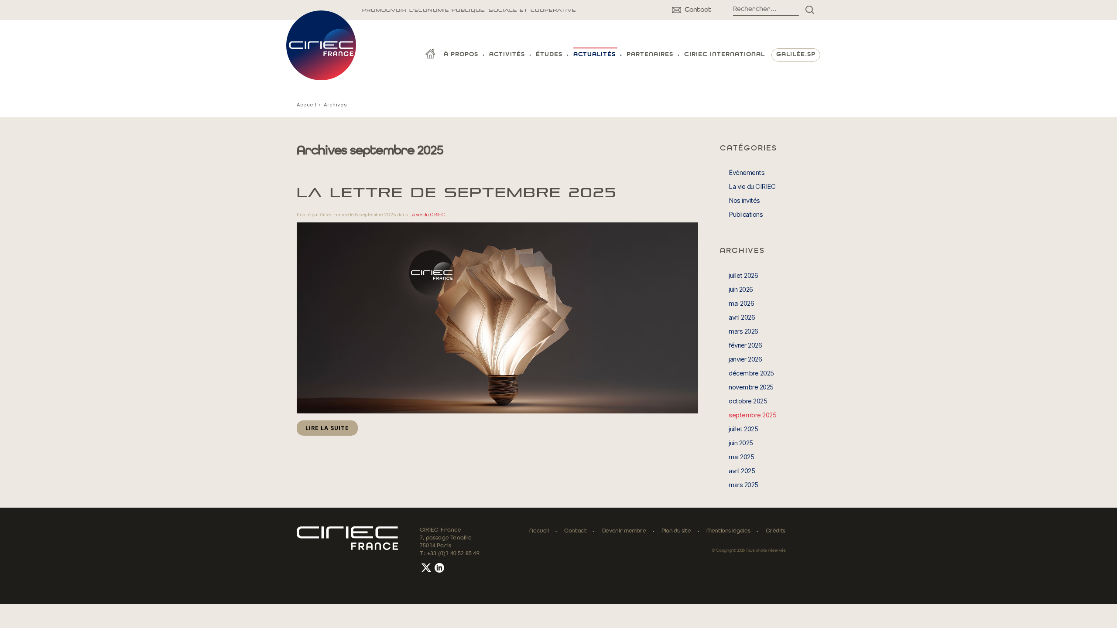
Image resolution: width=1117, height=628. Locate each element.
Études (549, 54)
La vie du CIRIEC (426, 215)
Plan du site (676, 531)
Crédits (775, 531)
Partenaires (650, 54)
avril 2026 (742, 317)
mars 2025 (743, 485)
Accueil (306, 105)
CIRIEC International (724, 54)
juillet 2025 (743, 429)
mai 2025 (741, 457)
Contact (575, 531)
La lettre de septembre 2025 (457, 192)
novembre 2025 (751, 387)
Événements (746, 172)
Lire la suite (327, 428)
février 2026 (745, 345)
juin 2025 (741, 443)
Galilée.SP (795, 54)
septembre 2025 (752, 415)
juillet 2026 (743, 275)
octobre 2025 (748, 401)
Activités (507, 54)
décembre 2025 (751, 373)
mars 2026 (743, 331)
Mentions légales (728, 531)
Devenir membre (624, 531)
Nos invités (744, 200)
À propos (461, 54)
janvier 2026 (745, 359)
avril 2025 (742, 471)
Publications (746, 214)
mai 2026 (741, 303)
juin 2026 (741, 289)
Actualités (594, 54)
